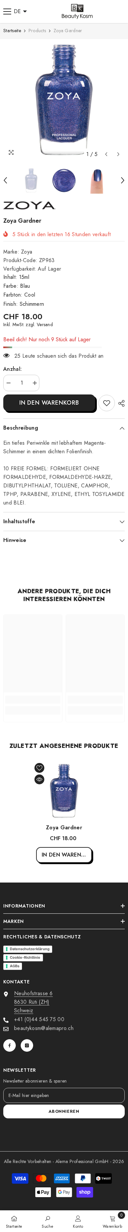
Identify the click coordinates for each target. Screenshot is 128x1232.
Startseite (12, 30)
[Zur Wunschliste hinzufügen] (39, 768)
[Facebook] (9, 1045)
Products (37, 30)
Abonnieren (64, 1111)
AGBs (14, 966)
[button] (106, 154)
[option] (64, 100)
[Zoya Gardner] (64, 790)
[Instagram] (27, 1045)
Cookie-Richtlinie (25, 957)
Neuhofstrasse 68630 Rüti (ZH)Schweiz (33, 1002)
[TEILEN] (120, 403)
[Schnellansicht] (39, 779)
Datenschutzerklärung (30, 949)
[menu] (7, 11)
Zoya (26, 252)
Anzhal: (12, 369)
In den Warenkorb (49, 402)
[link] (106, 403)
